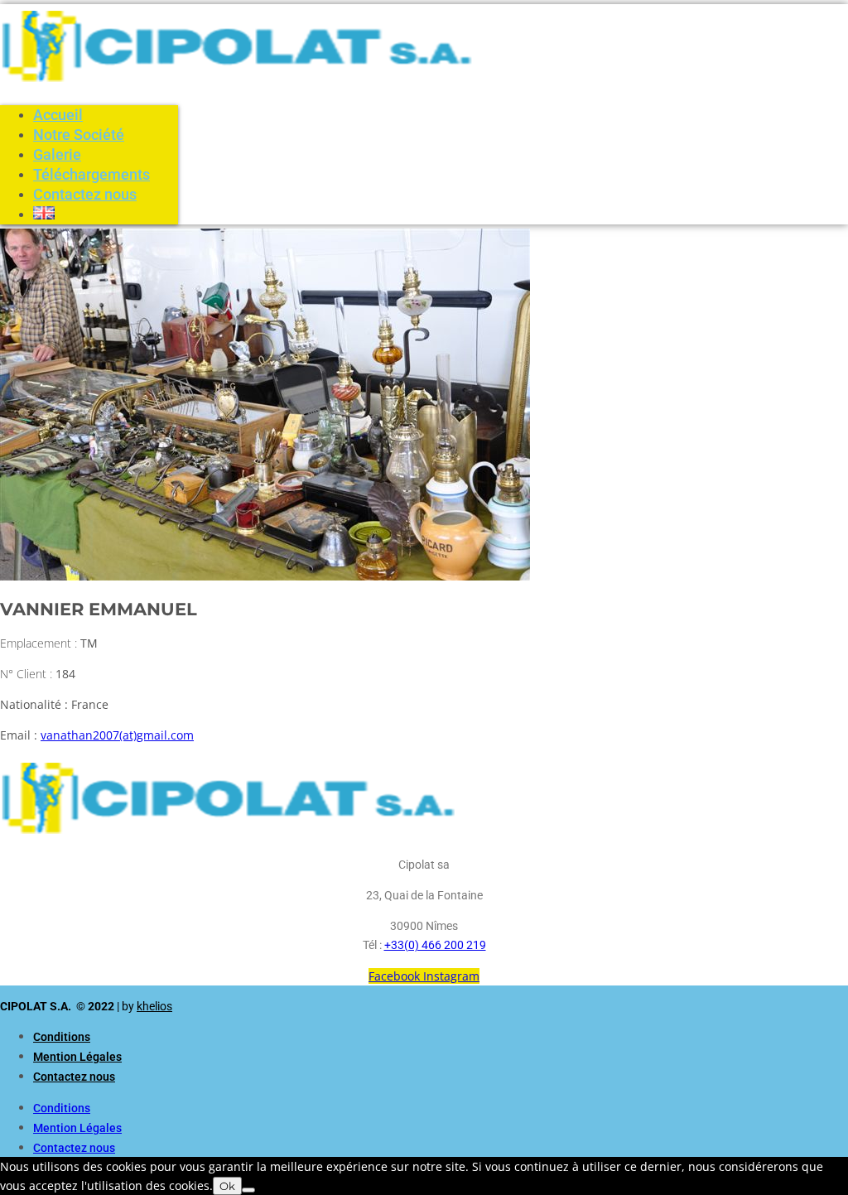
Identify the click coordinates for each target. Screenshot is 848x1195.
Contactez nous (85, 194)
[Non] (248, 1190)
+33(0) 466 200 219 (435, 945)
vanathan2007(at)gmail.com (117, 735)
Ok (227, 1186)
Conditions (61, 1036)
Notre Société (78, 134)
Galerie (57, 154)
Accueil (58, 114)
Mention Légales (77, 1056)
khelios (154, 1006)
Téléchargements (91, 174)
